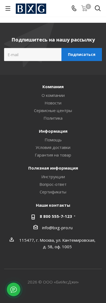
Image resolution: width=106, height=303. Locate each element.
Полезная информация (53, 168)
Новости (53, 103)
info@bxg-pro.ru (57, 227)
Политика (53, 118)
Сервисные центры (53, 110)
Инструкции (53, 176)
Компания (53, 86)
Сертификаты (53, 191)
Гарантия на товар (53, 155)
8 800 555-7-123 (56, 216)
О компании (53, 95)
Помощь (53, 139)
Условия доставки (53, 147)
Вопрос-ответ (53, 184)
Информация (53, 131)
